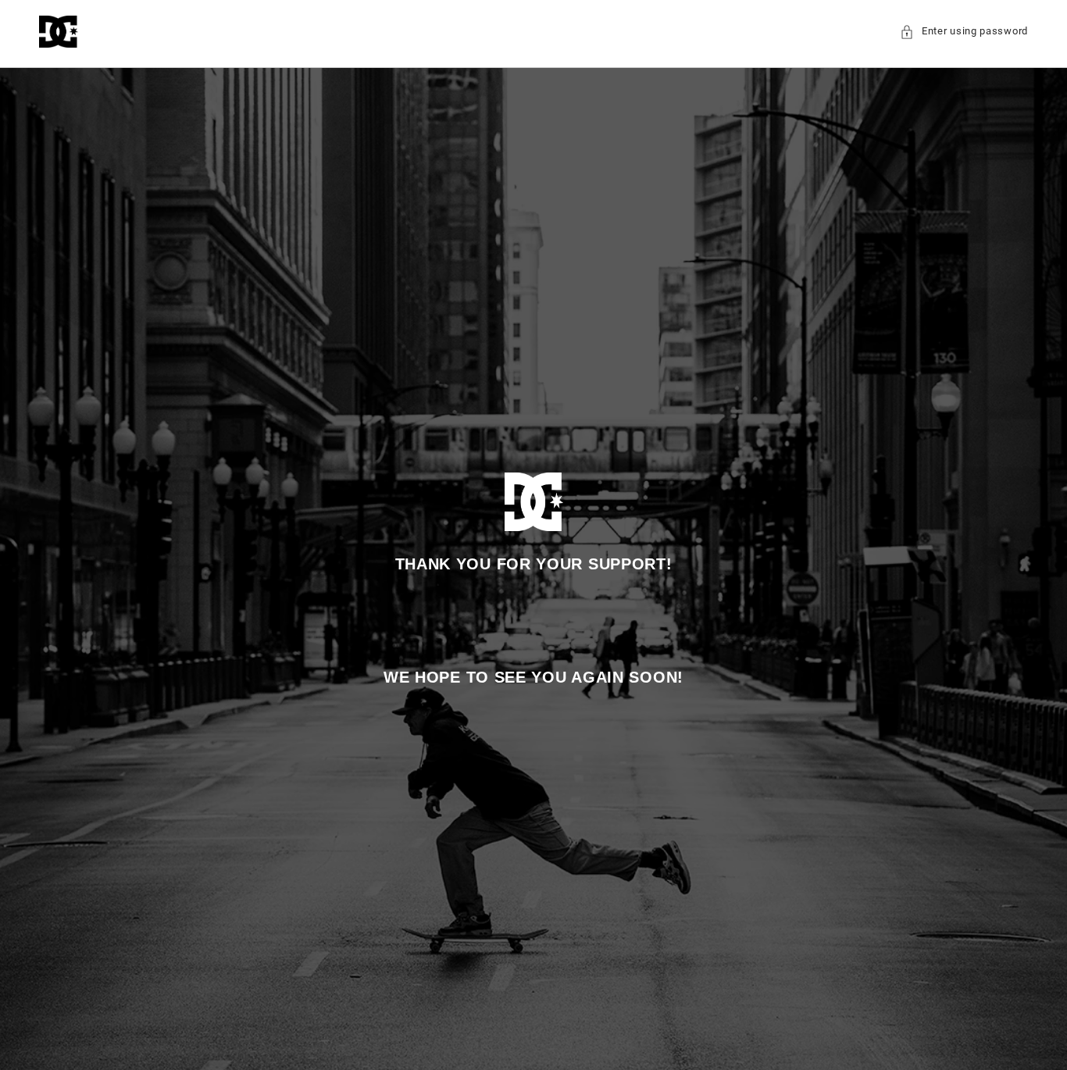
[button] (964, 32)
